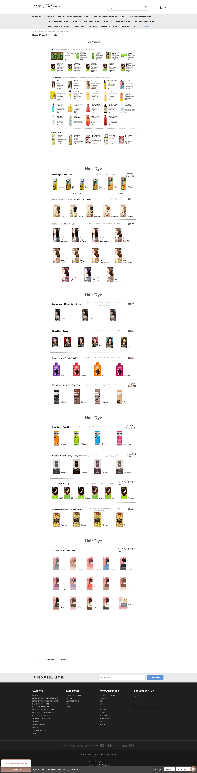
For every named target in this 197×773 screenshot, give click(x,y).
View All (102, 725)
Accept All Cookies (186, 769)
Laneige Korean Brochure (58, 27)
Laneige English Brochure (85, 27)
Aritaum (50, 16)
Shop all (69, 698)
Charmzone (104, 710)
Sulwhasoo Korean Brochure (116, 21)
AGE (101, 704)
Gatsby (102, 722)
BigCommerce (102, 762)
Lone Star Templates (103, 765)
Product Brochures (73, 695)
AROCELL (103, 713)
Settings (157, 769)
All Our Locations (72, 701)
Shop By (68, 704)
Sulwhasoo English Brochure (85, 21)
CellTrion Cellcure (107, 716)
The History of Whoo (107, 695)
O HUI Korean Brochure (57, 21)
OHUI (101, 701)
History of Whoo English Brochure (110, 16)
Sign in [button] (15, 769)
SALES (68, 707)
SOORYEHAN (104, 698)
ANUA (101, 707)
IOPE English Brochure (143, 21)
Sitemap (34, 734)
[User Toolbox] (160, 7)
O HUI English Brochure (140, 16)
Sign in (34, 731)
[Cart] (164, 7)
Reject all (169, 769)
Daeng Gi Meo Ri (105, 719)
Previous (191, 766)
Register (43, 731)
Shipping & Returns (109, 27)
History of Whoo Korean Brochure (74, 16)
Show (193, 769)
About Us (126, 27)
